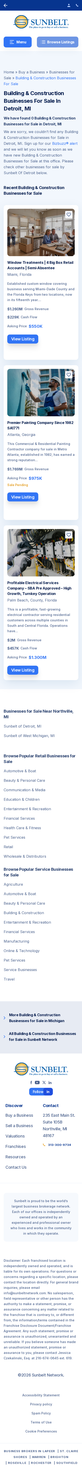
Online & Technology (22, 950)
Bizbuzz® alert (64, 143)
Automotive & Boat (20, 771)
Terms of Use (41, 1422)
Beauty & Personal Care (24, 780)
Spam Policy (41, 1413)
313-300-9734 (59, 1145)
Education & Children (22, 799)
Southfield (67, 1463)
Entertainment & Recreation (27, 809)
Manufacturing (16, 941)
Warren (39, 1457)
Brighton (59, 1457)
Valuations (15, 1136)
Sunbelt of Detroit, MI (22, 726)
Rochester (41, 1463)
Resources (15, 1156)
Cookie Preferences (41, 1431)
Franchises (15, 1146)
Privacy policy (41, 1404)
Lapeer (49, 1451)
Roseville (17, 1463)
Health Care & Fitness (22, 828)
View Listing (23, 339)
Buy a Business (31, 72)
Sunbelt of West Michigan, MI (29, 735)
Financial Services (19, 818)
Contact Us (15, 1167)
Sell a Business (19, 1125)
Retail (8, 847)
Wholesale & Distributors (25, 856)
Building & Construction (24, 913)
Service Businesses (20, 969)
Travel (9, 979)
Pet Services (14, 837)
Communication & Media (24, 790)
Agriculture (13, 884)
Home (9, 72)
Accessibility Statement (41, 1395)
